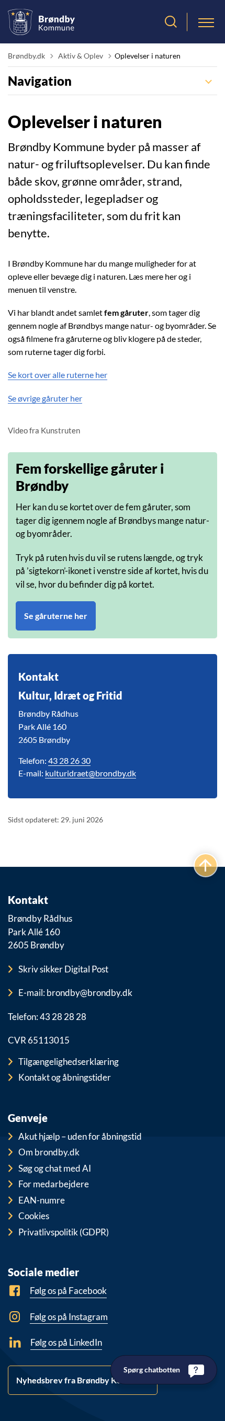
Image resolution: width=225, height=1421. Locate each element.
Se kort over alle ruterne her (57, 375)
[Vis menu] (206, 22)
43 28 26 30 (69, 760)
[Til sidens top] (205, 865)
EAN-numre (41, 1200)
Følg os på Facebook (68, 1290)
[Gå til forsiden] (41, 21)
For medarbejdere (53, 1183)
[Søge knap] (170, 22)
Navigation (40, 80)
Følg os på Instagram (69, 1316)
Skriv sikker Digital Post (63, 969)
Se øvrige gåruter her (45, 398)
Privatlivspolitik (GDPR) (63, 1232)
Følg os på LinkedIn (66, 1342)
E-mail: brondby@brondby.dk (75, 992)
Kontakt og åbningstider (64, 1077)
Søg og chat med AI (54, 1168)
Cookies (33, 1215)
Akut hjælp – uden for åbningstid (80, 1136)
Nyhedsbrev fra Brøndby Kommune (82, 1380)
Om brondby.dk (49, 1152)
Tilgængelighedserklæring (68, 1061)
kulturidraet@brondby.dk (90, 773)
